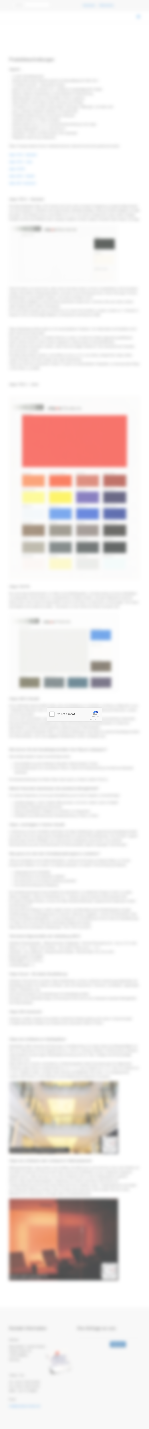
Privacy (92, 720)
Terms (97, 720)
